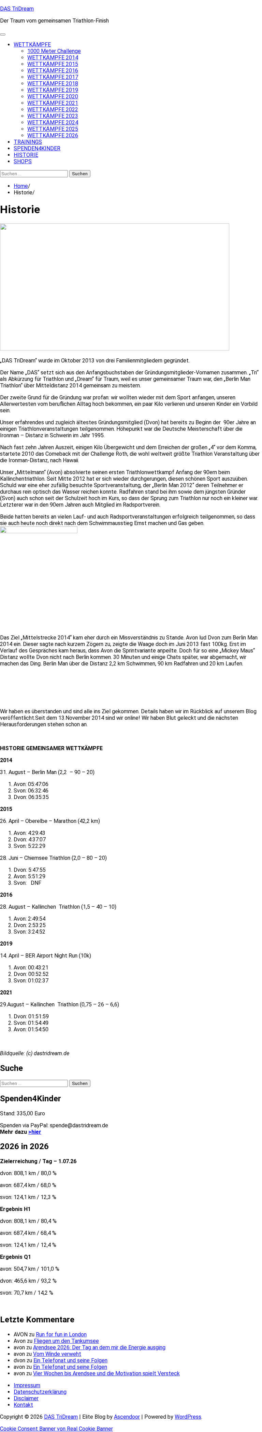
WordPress (188, 1417)
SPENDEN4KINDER (37, 148)
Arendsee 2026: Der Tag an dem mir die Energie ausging (99, 1347)
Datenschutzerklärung (40, 1392)
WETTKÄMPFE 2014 (52, 57)
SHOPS (23, 161)
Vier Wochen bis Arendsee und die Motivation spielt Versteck (106, 1373)
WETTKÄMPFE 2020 (52, 96)
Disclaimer (26, 1398)
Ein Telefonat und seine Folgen (70, 1360)
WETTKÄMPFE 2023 (52, 116)
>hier (34, 1132)
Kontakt (23, 1405)
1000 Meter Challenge (54, 51)
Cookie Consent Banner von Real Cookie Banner (56, 1429)
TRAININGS (28, 142)
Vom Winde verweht (57, 1354)
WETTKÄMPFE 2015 (52, 64)
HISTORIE (26, 155)
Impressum (27, 1385)
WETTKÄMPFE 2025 (52, 129)
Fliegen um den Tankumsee (66, 1341)
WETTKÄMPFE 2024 (52, 122)
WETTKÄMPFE (32, 44)
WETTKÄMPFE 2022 (52, 109)
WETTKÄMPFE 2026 (52, 135)
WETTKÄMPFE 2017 (52, 77)
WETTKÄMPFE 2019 (52, 90)
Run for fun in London (61, 1334)
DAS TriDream (17, 8)
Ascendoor (127, 1417)
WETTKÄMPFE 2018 (52, 83)
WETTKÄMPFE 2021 (52, 103)
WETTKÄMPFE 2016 (52, 70)
